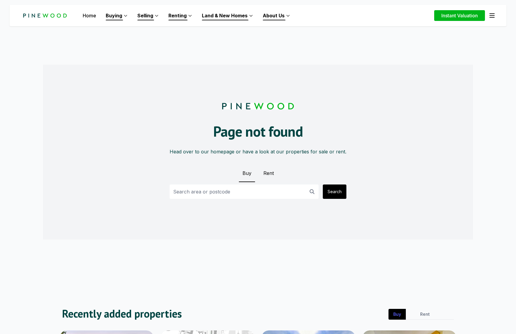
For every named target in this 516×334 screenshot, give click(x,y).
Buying (114, 16)
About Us (274, 16)
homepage (222, 152)
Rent (268, 173)
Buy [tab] (397, 314)
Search (335, 191)
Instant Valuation (459, 16)
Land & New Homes (225, 16)
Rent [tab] (425, 314)
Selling (145, 16)
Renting (177, 16)
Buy (246, 173)
